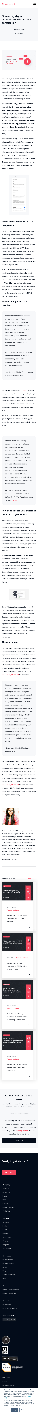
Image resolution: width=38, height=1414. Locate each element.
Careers (5, 1203)
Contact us (6, 1211)
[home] (8, 4)
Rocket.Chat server (9, 1293)
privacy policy (22, 1131)
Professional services (10, 1308)
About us (6, 1188)
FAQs (4, 1278)
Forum (5, 1267)
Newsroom (6, 1192)
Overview (6, 1222)
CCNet (24, 390)
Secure (5, 1230)
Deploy (5, 1226)
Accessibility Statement (10, 675)
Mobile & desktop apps (11, 1289)
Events (5, 1200)
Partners (5, 1196)
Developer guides (9, 1263)
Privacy (4, 1381)
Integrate (6, 1245)
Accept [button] (14, 1410)
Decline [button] (23, 1410)
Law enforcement (8, 1385)
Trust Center (7, 1248)
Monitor (5, 1233)
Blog (4, 1271)
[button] (34, 4)
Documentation (8, 1260)
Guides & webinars (9, 1275)
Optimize (6, 1241)
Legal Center (6, 1377)
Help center (7, 1304)
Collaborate (7, 1237)
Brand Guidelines (8, 1207)
